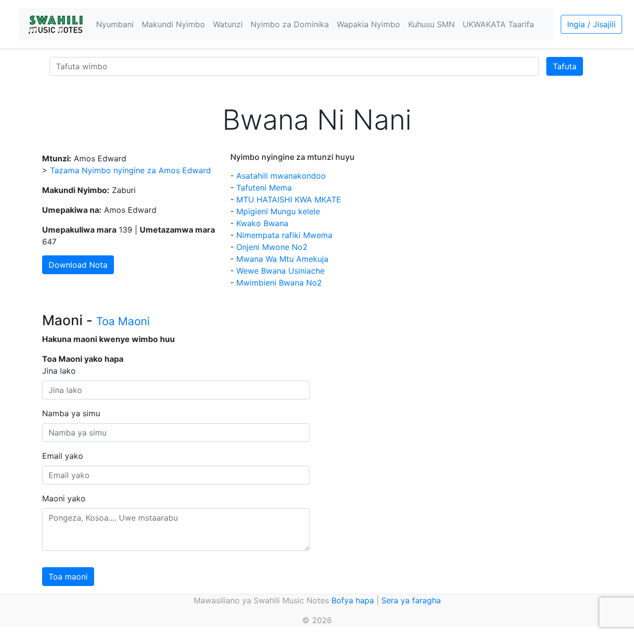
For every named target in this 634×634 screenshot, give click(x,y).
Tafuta (565, 66)
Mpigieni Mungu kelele (278, 211)
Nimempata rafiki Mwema (284, 235)
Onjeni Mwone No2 (272, 247)
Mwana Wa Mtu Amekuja (282, 259)
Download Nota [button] (78, 265)
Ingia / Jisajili (591, 24)
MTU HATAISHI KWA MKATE (288, 199)
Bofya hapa (352, 600)
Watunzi (228, 24)
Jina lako (59, 371)
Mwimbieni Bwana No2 (279, 283)
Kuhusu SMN (431, 24)
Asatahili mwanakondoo (281, 176)
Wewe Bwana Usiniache (280, 271)
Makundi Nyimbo (173, 24)
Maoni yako (64, 498)
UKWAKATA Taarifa (498, 24)
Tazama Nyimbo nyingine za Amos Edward (130, 170)
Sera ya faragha (411, 600)
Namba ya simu (71, 413)
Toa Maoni (123, 321)
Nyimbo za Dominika (290, 24)
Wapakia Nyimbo (368, 24)
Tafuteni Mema (264, 188)
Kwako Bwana (262, 223)
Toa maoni (68, 577)
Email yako (62, 456)
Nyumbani (115, 24)
